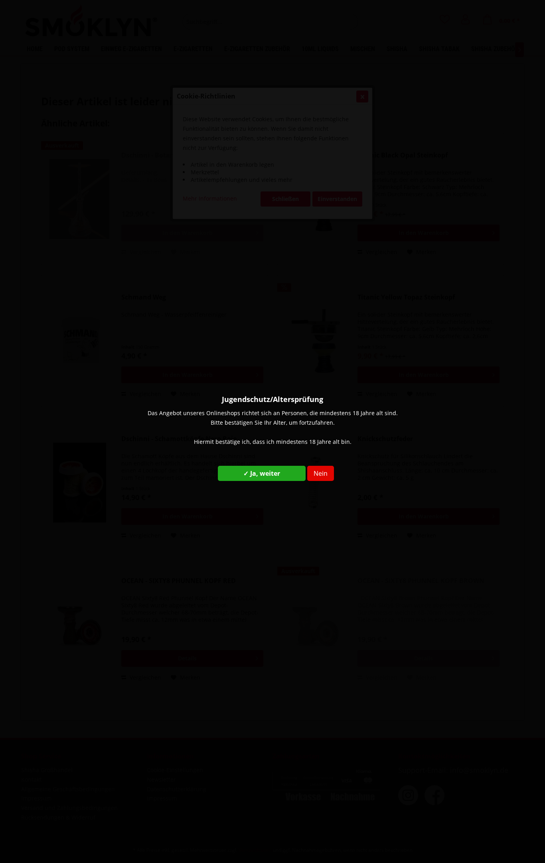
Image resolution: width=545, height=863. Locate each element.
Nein (321, 473)
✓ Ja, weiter (261, 473)
